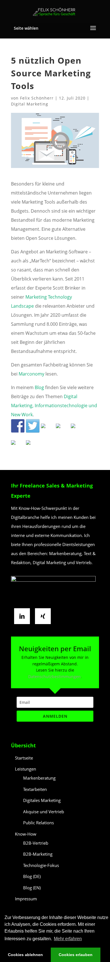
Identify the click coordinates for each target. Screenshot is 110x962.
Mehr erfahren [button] (68, 938)
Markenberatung (39, 778)
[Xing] (44, 616)
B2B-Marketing (37, 854)
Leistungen (25, 769)
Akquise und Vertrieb (43, 811)
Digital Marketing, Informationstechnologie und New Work (54, 405)
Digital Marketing (29, 104)
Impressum (26, 898)
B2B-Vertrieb (35, 843)
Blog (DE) (32, 876)
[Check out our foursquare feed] (18, 447)
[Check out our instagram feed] (62, 430)
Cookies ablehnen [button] (25, 954)
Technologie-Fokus (41, 865)
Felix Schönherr (37, 98)
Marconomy (31, 374)
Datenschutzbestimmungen (54, 676)
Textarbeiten (35, 789)
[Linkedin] (23, 616)
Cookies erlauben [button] (76, 954)
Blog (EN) (32, 887)
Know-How (25, 834)
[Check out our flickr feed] (77, 430)
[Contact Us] (32, 447)
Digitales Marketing (42, 800)
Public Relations (38, 822)
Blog (40, 387)
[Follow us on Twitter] (32, 426)
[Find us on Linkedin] (47, 430)
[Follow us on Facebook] (18, 426)
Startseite (24, 758)
